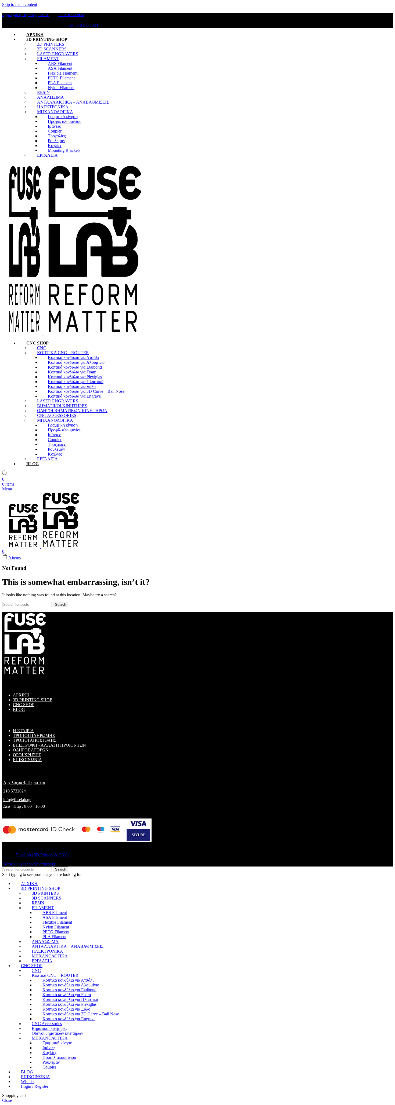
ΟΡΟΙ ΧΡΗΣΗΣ (27, 754)
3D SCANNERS (52, 49)
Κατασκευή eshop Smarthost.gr (28, 864)
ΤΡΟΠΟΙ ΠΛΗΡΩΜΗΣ (34, 735)
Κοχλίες (55, 145)
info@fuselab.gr (17, 799)
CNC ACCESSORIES (56, 415)
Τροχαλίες (57, 136)
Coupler (55, 131)
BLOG (19, 709)
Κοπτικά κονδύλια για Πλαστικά (75, 381)
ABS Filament (60, 63)
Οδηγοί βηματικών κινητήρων (57, 1033)
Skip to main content (19, 4)
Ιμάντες (54, 126)
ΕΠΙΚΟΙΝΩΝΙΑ (27, 759)
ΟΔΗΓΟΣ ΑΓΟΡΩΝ (31, 750)
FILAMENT (48, 58)
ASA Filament (60, 68)
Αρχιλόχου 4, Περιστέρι (24, 782)
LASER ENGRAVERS (57, 54)
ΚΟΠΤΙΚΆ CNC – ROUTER (63, 352)
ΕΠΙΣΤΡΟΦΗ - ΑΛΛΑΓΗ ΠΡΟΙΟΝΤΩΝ (49, 745)
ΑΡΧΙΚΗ (21, 695)
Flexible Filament (62, 73)
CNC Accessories (47, 1023)
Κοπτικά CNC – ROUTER (55, 975)
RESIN (43, 92)
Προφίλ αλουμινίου (64, 121)
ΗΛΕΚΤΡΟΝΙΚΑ (53, 107)
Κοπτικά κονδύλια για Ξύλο (72, 386)
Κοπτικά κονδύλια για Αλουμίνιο (76, 362)
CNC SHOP (23, 704)
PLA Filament (60, 82)
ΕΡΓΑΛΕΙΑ (47, 155)
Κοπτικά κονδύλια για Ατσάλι (73, 357)
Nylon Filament (61, 87)
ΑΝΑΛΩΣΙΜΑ (50, 97)
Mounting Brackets (64, 150)
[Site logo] (26, 334)
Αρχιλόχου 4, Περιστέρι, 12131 (25, 15)
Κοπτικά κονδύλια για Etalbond (75, 367)
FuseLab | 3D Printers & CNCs (42, 855)
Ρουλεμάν (56, 140)
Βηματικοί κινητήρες (49, 1028)
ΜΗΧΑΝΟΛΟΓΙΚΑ (55, 111)
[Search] (5, 474)
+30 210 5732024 (71, 15)
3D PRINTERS (50, 44)
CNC (41, 348)
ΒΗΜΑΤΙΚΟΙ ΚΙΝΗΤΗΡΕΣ (62, 405)
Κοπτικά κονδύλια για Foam (72, 372)
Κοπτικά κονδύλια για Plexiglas (75, 377)
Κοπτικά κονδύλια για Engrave (74, 396)
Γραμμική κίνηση (63, 116)
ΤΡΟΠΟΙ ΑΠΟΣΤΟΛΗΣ (34, 740)
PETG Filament (61, 78)
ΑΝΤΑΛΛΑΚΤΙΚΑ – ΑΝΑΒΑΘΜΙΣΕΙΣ (73, 102)
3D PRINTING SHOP (32, 699)
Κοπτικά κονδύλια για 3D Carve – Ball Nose (86, 391)
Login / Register (34, 1086)
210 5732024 (14, 791)
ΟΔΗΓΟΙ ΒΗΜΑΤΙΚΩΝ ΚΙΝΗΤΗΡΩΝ (72, 410)
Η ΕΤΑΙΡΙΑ (23, 730)
